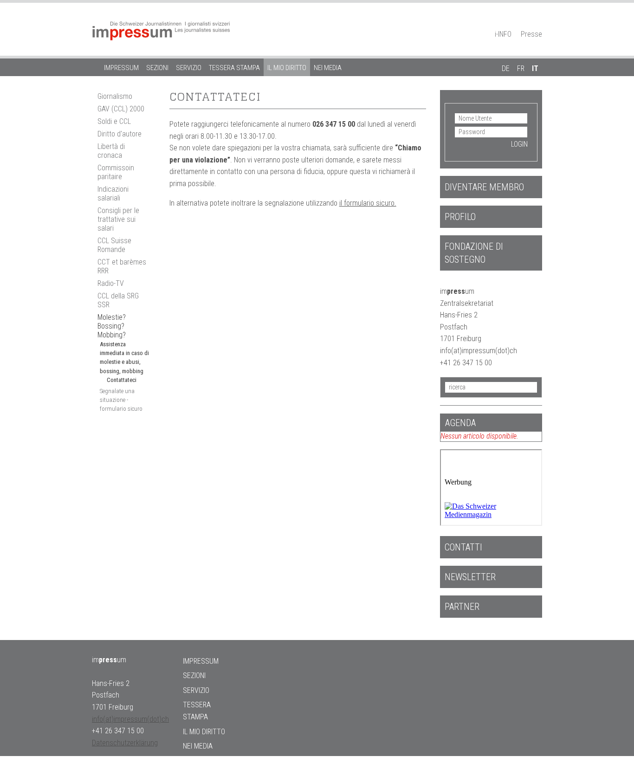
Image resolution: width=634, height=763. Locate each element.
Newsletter (470, 576)
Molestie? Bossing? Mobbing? (111, 326)
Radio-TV (110, 283)
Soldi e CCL (114, 121)
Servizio (188, 68)
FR (520, 68)
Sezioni (157, 68)
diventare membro (484, 187)
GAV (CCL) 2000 (120, 108)
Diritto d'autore (119, 133)
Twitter (537, 21)
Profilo (460, 216)
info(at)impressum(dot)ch (130, 719)
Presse (531, 34)
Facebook (521, 21)
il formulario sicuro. (367, 203)
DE (506, 68)
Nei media (328, 68)
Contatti (463, 547)
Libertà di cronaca (111, 151)
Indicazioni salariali (113, 193)
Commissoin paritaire (115, 172)
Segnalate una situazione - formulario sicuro (121, 400)
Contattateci (121, 379)
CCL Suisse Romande (114, 245)
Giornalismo (114, 96)
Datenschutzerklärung (125, 742)
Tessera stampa (234, 68)
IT (535, 68)
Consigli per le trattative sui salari (118, 219)
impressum (121, 68)
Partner (462, 606)
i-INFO (503, 34)
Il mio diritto (286, 68)
